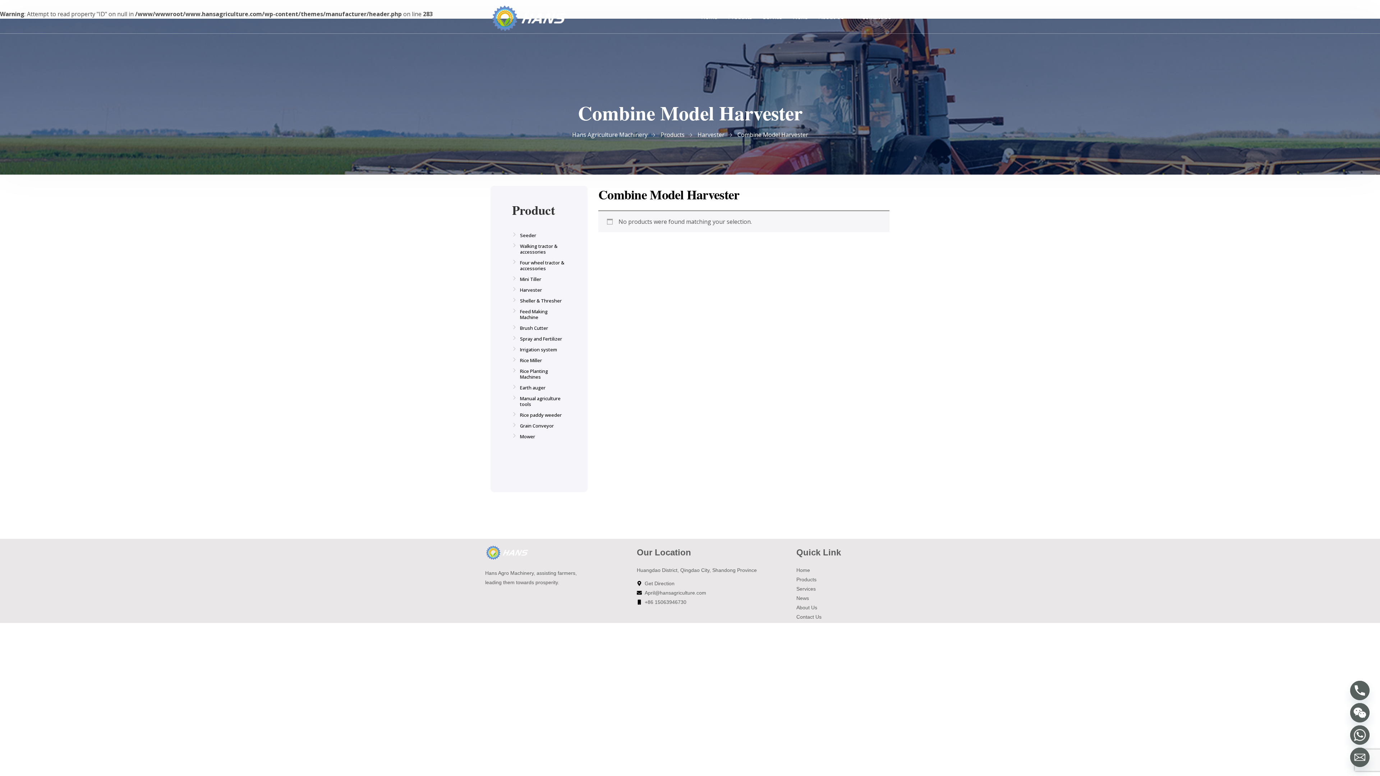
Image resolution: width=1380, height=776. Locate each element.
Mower (527, 436)
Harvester (531, 290)
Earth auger (533, 388)
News (800, 17)
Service (772, 17)
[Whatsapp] (1360, 735)
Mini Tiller (530, 279)
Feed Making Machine (534, 314)
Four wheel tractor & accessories (542, 265)
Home (709, 17)
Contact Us (876, 17)
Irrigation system (538, 349)
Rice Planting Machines (534, 374)
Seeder (528, 235)
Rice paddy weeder (541, 415)
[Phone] (1360, 690)
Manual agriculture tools (540, 401)
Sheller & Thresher (541, 301)
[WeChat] (1360, 712)
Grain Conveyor (537, 426)
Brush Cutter (534, 328)
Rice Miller (531, 360)
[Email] (1360, 757)
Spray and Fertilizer (541, 339)
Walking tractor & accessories (538, 249)
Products (740, 17)
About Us (831, 17)
